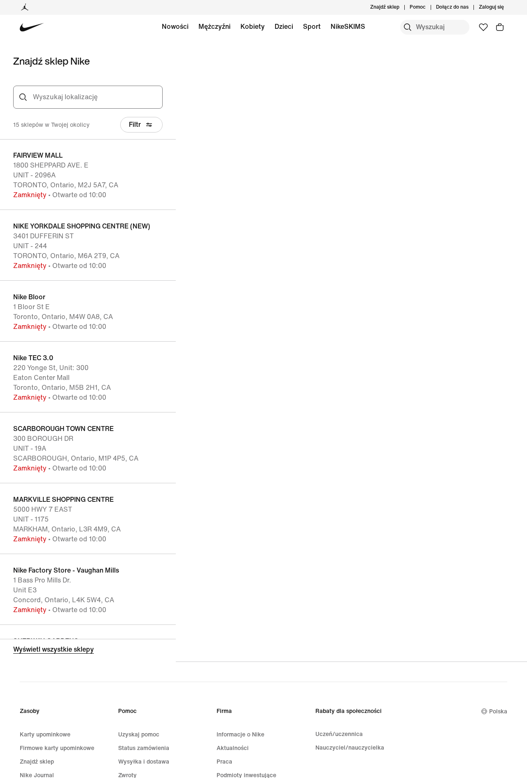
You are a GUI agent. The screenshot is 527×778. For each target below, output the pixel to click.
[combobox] (95, 97)
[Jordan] (25, 7)
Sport (312, 26)
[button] (88, 174)
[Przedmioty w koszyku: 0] (499, 27)
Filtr (135, 124)
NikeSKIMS (348, 26)
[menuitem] (428, 7)
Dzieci (284, 26)
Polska (498, 711)
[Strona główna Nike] (32, 27)
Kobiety (252, 26)
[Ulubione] (483, 27)
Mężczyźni (214, 26)
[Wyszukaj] (407, 27)
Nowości (175, 26)
